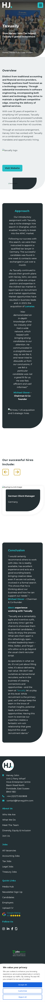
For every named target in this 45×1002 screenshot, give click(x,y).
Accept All (22, 985)
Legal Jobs (7, 866)
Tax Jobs (6, 861)
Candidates (8, 897)
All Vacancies (9, 850)
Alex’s (11, 607)
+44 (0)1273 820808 (17, 796)
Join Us (6, 836)
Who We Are (8, 814)
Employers (7, 902)
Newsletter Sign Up (12, 892)
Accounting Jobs (11, 856)
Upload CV (7, 908)
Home (5, 52)
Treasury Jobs (9, 872)
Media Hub (14, 52)
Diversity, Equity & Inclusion (16, 830)
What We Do (9, 820)
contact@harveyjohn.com (20, 800)
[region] (22, 983)
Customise (22, 991)
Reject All (23, 997)
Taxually (21, 690)
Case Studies (27, 52)
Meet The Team (10, 825)
